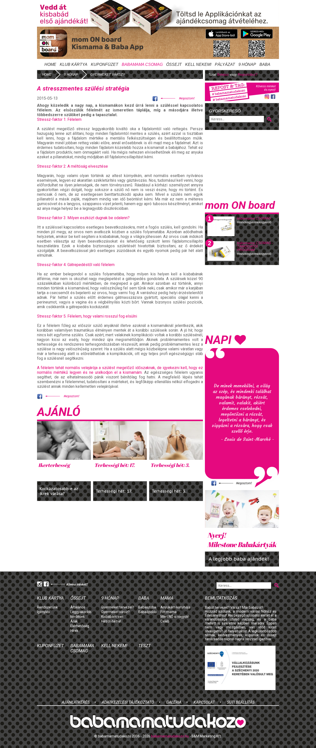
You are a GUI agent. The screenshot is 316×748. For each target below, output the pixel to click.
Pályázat (225, 64)
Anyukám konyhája (175, 607)
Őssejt (174, 64)
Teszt (144, 645)
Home (50, 64)
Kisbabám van (112, 617)
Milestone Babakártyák (241, 539)
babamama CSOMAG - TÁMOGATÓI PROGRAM (255, 246)
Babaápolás (147, 612)
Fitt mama (168, 612)
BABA (264, 64)
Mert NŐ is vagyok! (174, 617)
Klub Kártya (73, 64)
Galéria (173, 702)
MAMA (158, 73)
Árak (74, 621)
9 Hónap (247, 64)
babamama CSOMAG (254, 218)
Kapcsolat (204, 702)
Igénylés (43, 612)
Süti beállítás (241, 702)
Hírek (74, 631)
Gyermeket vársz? (115, 612)
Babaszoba (147, 607)
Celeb (164, 621)
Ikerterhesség (54, 465)
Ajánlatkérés (76, 702)
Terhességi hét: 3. (169, 465)
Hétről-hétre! (111, 621)
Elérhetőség (79, 626)
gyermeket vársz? (107, 74)
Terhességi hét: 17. (114, 465)
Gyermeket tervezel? (117, 607)
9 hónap (71, 74)
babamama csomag (142, 64)
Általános (77, 607)
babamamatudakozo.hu (170, 736)
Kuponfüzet (104, 64)
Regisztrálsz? (247, 74)
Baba (143, 598)
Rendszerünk (47, 607)
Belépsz (223, 74)
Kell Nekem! (198, 64)
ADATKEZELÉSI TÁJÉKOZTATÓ (128, 702)
